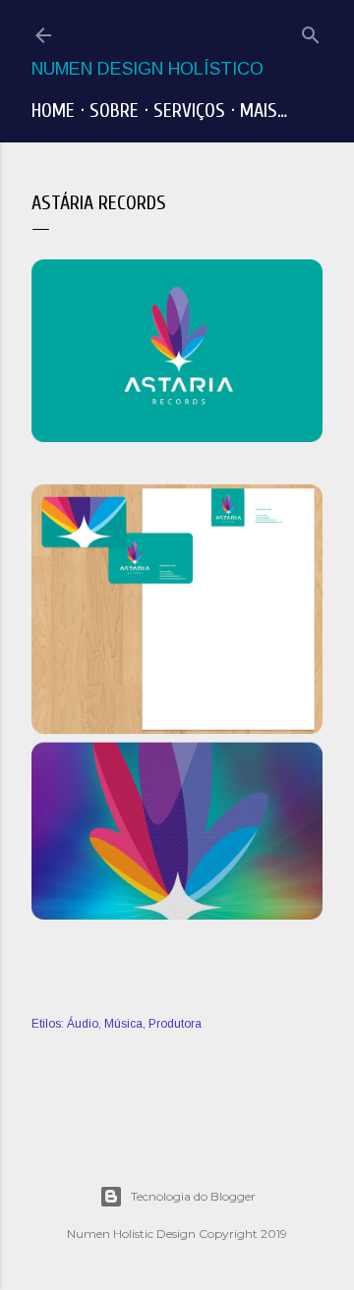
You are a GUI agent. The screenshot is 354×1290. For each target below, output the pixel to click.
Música (123, 1024)
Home (53, 110)
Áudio (82, 1024)
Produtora (175, 1024)
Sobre (114, 110)
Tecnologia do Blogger (193, 1196)
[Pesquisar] (311, 31)
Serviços (189, 110)
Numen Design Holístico (147, 69)
